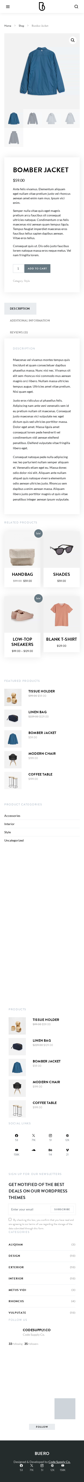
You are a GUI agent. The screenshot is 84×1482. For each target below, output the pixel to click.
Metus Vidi (17, 1290)
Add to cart (37, 268)
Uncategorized (14, 840)
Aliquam (16, 1245)
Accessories (12, 815)
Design (14, 1256)
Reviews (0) (19, 332)
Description (20, 308)
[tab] (19, 309)
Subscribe (62, 1209)
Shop (21, 26)
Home (7, 26)
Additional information (30, 320)
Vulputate (17, 1313)
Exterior (16, 1267)
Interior (9, 824)
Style (27, 281)
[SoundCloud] (33, 1152)
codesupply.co (37, 1330)
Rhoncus (16, 1301)
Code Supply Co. (34, 1334)
